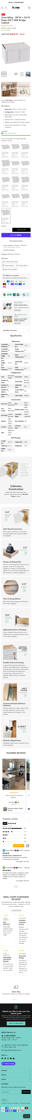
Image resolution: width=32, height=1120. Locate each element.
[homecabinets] (16, 7)
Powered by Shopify (25, 1103)
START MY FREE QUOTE (16, 1023)
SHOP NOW (17, 310)
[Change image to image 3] (16, 74)
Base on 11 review (7, 826)
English (4, 1100)
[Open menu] (2, 8)
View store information (8, 250)
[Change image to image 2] (9, 74)
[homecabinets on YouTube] (11, 1058)
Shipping (4, 254)
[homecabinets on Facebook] (2, 1058)
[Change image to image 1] (3, 74)
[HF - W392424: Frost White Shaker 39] (16, 54)
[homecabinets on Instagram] (8, 1058)
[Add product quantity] (9, 230)
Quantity (3, 226)
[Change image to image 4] (22, 74)
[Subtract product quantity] (3, 230)
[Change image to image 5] (28, 74)
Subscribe (26, 1092)
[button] (13, 886)
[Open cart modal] (29, 8)
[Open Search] (6, 8)
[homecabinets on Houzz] (14, 1058)
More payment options (16, 241)
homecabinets (15, 1103)
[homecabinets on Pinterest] (5, 1058)
